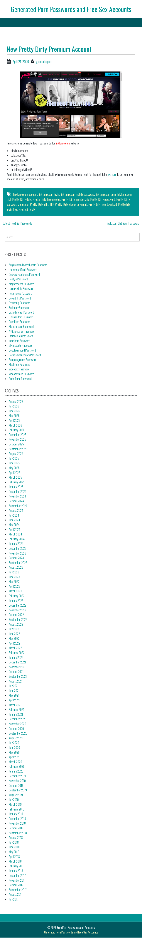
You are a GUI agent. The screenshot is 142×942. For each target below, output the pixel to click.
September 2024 (18, 506)
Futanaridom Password (21, 317)
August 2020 (16, 738)
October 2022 (16, 615)
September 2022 (18, 619)
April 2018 (14, 856)
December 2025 (17, 434)
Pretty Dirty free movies (46, 199)
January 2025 (16, 487)
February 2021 (16, 709)
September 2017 (18, 890)
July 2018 (14, 842)
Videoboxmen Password (21, 374)
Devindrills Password (20, 298)
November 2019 (17, 780)
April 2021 (14, 700)
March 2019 (15, 804)
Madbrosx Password (19, 364)
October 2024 (16, 501)
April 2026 (14, 420)
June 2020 (14, 747)
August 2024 (16, 510)
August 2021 (16, 681)
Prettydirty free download (102, 204)
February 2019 (16, 809)
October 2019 (16, 785)
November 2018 (17, 823)
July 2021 (14, 686)
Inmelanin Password (19, 341)
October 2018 (16, 828)
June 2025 (14, 463)
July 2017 (13, 899)
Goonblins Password (19, 321)
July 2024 (14, 515)
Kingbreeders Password (21, 284)
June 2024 (14, 520)
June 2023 (14, 577)
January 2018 (16, 870)
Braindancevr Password (21, 312)
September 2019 (18, 790)
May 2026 (14, 415)
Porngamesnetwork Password (25, 355)
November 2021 (17, 667)
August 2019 (16, 795)
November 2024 (17, 496)
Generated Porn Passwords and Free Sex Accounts (71, 9)
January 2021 (16, 714)
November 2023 (17, 553)
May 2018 (14, 852)
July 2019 (14, 799)
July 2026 (14, 406)
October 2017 (16, 885)
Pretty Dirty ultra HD (42, 204)
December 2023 (17, 548)
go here (112, 174)
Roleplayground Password (22, 359)
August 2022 (16, 624)
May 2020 (14, 752)
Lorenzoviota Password (21, 288)
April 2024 (14, 529)
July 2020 (14, 742)
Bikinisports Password (21, 345)
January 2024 (16, 543)
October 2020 (16, 728)
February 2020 (17, 766)
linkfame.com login (49, 194)
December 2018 (17, 818)
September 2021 (18, 676)
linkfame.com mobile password (77, 194)
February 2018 (16, 866)
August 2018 (16, 837)
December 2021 (17, 662)
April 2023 (14, 586)
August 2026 (16, 401)
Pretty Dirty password (102, 199)
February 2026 (17, 430)
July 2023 (14, 572)
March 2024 (15, 534)
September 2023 (18, 562)
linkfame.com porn (106, 194)
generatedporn (44, 61)
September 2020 (18, 733)
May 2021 (14, 695)
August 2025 (16, 453)
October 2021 (16, 671)
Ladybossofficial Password (23, 269)
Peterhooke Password (20, 293)
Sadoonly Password (19, 307)
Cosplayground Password (22, 350)
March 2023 (15, 591)
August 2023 (16, 567)
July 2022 (14, 629)
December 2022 (17, 605)
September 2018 (18, 833)
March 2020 (15, 762)
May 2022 (14, 638)
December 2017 (17, 875)
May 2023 (14, 581)
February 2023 (17, 596)
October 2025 (16, 444)
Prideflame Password (20, 379)
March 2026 (15, 425)
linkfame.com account (25, 194)
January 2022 (16, 657)
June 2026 (14, 411)
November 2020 (17, 724)
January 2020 (16, 771)
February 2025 (17, 482)
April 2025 (14, 472)
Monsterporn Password (21, 326)
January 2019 (16, 814)
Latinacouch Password (21, 336)
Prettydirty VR (27, 209)
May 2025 (14, 468)
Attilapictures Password (22, 331)
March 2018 (15, 861)
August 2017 (16, 894)
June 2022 (14, 634)
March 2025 (15, 477)
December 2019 (17, 776)
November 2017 (17, 880)
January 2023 (16, 600)
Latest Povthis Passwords (17, 223)
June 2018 (14, 847)
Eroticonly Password (19, 303)
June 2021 (14, 690)
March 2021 (15, 705)
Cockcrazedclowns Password (24, 274)
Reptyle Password (18, 279)
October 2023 (16, 558)
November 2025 (17, 439)
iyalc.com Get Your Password (123, 223)
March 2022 (15, 648)
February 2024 (17, 539)
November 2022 (17, 610)
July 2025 (14, 458)
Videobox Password (19, 369)
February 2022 (17, 652)
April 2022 (14, 643)
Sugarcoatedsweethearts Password (28, 265)
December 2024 (17, 491)
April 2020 (14, 757)
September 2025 (18, 449)
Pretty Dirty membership (75, 199)
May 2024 (14, 524)
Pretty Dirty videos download (71, 204)
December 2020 (17, 719)
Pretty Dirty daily (21, 199)
